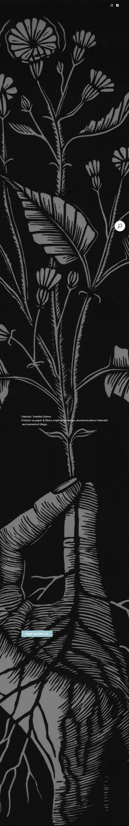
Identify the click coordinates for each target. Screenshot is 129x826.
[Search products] (120, 226)
